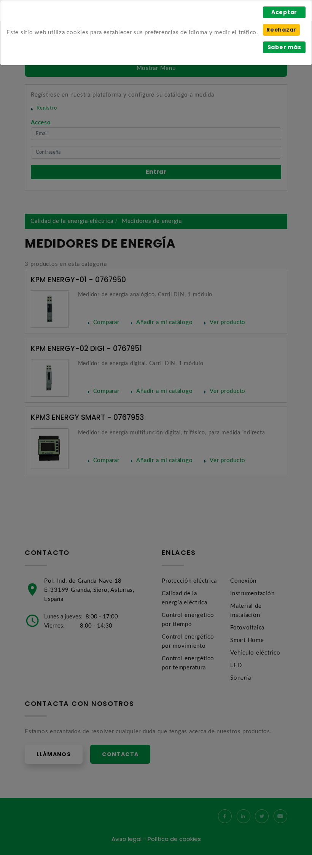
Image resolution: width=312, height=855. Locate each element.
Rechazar (281, 29)
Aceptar (284, 12)
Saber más (284, 47)
